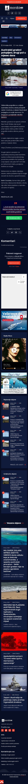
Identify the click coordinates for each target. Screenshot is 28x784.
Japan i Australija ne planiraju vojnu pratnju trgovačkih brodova (14, 699)
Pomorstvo (18, 37)
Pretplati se (21, 18)
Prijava (12, 18)
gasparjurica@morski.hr (15, 758)
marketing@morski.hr (13, 761)
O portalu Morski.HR (6, 738)
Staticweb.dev (14, 777)
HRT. (2, 133)
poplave (4, 41)
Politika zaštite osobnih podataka (10, 743)
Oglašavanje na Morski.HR (8, 741)
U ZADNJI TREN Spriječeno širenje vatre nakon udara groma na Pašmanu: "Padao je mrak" (17, 410)
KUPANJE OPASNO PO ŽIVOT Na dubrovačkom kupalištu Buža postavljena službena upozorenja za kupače (17, 456)
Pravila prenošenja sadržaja (8, 746)
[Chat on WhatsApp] (14, 218)
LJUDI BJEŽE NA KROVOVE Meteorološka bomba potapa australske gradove (14, 209)
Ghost (23, 775)
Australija (4, 37)
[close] (26, 2)
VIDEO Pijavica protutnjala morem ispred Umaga (16, 435)
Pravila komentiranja (7, 245)
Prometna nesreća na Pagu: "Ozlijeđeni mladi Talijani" (17, 445)
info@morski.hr (11, 755)
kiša (11, 37)
